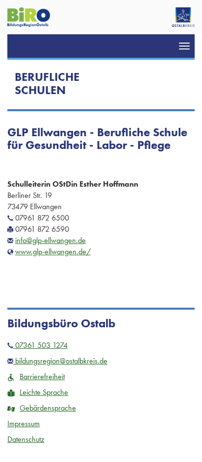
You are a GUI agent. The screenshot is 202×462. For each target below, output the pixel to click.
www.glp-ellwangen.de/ (53, 251)
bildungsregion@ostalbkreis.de (60, 361)
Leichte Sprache (44, 392)
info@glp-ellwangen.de (50, 240)
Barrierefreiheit (42, 376)
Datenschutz (25, 439)
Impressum (23, 423)
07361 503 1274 (40, 345)
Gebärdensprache (48, 408)
